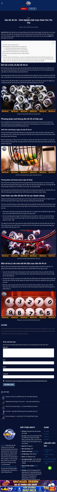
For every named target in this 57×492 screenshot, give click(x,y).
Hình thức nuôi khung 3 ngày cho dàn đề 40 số (16, 48)
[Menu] (2, 3)
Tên (4, 360)
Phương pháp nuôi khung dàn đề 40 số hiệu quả (14, 46)
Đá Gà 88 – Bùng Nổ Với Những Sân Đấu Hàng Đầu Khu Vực (21, 411)
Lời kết (4, 55)
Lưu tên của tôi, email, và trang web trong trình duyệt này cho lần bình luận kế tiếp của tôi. (26, 381)
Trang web (5, 374)
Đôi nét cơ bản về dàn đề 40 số (10, 44)
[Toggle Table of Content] (52, 42)
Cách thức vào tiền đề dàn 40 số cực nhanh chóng (15, 51)
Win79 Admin (35, 27)
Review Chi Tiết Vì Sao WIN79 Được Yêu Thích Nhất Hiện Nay (22, 396)
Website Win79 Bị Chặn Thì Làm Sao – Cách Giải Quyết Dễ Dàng (22, 401)
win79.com (36, 451)
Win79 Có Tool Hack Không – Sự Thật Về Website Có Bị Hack (22, 406)
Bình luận (5, 347)
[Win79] (28, 3)
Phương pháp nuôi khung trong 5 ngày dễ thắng (17, 49)
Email (4, 367)
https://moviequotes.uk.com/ (8, 466)
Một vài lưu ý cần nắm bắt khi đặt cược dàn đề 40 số (16, 53)
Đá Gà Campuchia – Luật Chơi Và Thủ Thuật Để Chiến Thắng (22, 416)
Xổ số (28, 17)
